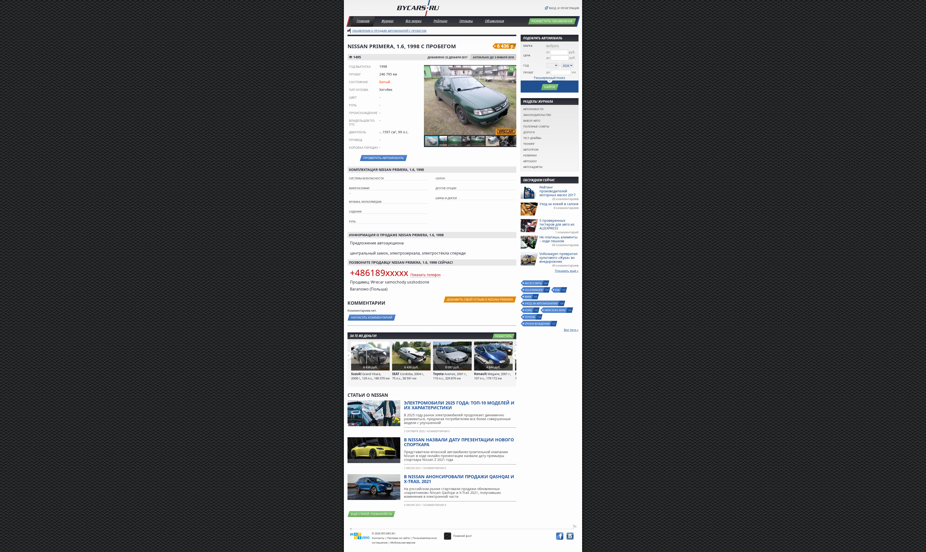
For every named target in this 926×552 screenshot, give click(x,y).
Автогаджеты (532, 167)
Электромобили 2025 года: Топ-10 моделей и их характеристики (459, 405)
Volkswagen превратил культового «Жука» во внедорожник (558, 257)
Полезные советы (536, 126)
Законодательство (537, 115)
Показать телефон (425, 274)
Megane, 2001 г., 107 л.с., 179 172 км (492, 376)
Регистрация (570, 8)
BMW (528, 296)
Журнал (387, 21)
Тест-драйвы (532, 138)
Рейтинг (440, 21)
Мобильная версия (402, 542)
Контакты (378, 538)
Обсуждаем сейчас (539, 180)
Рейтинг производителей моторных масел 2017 (557, 191)
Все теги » (571, 330)
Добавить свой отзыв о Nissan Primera (480, 299)
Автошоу (530, 161)
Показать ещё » (567, 271)
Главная (363, 21)
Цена (526, 55)
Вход (552, 8)
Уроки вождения (537, 323)
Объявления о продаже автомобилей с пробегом (389, 31)
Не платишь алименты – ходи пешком (558, 239)
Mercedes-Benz (555, 310)
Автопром (530, 149)
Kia (557, 290)
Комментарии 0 (438, 431)
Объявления (494, 21)
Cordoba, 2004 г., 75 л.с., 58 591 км (408, 376)
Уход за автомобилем (541, 303)
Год (526, 65)
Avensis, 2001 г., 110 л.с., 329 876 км (450, 376)
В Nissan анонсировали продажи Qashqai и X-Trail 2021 (459, 479)
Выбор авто (531, 120)
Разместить (503, 336)
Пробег (528, 72)
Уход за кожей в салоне (559, 204)
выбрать (552, 45)
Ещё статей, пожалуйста (371, 514)
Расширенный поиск (549, 77)
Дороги (529, 132)
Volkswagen (534, 290)
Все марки (414, 21)
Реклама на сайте (398, 538)
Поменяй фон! (462, 536)
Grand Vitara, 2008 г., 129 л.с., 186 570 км (370, 376)
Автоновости (533, 109)
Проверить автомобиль (383, 158)
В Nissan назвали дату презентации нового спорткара (459, 442)
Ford (528, 310)
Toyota (530, 317)
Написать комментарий (371, 317)
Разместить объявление (552, 21)
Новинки (530, 155)
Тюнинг (529, 144)
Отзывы (466, 21)
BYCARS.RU (388, 533)
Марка (527, 45)
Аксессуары (533, 283)
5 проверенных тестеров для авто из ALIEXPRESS (556, 224)
